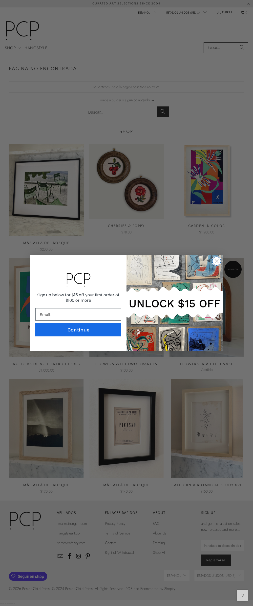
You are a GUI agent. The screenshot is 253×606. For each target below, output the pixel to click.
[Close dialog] (216, 261)
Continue (78, 330)
